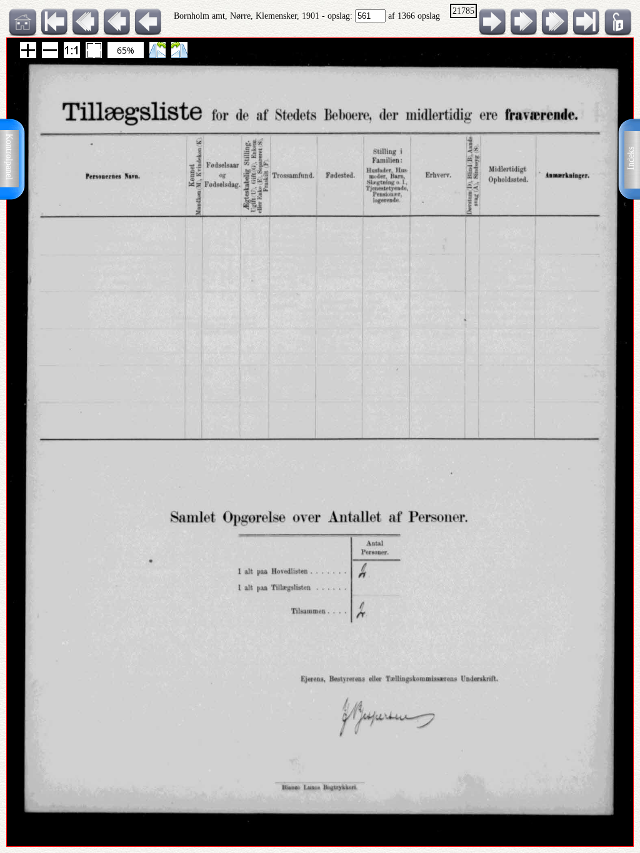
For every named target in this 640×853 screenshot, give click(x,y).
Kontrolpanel (9, 157)
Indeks (631, 158)
